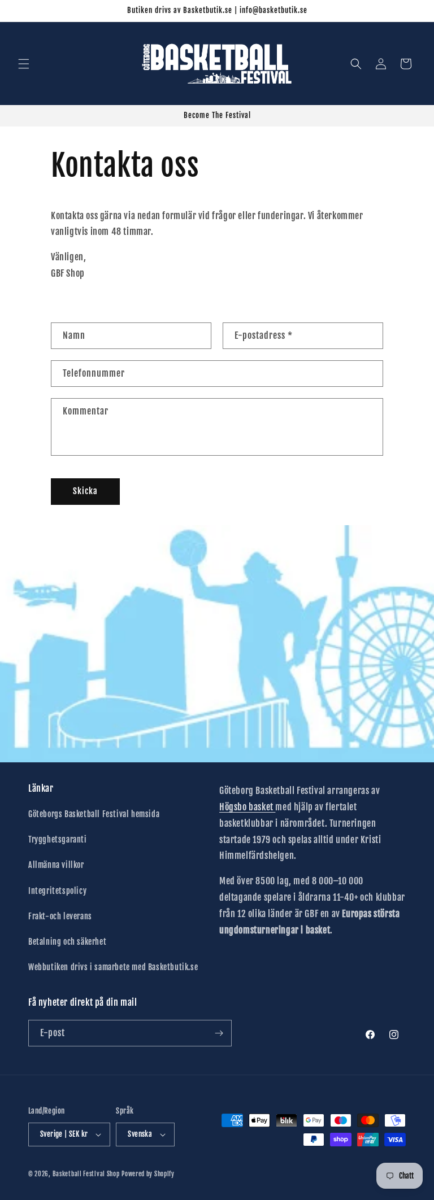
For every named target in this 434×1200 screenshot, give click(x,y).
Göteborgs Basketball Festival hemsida (93, 814)
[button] (23, 63)
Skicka (85, 491)
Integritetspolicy (57, 891)
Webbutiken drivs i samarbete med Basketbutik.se (113, 967)
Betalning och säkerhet (67, 941)
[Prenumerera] (218, 1033)
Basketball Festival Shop (86, 1174)
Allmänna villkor (56, 865)
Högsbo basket (247, 807)
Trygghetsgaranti (57, 839)
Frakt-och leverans (60, 916)
